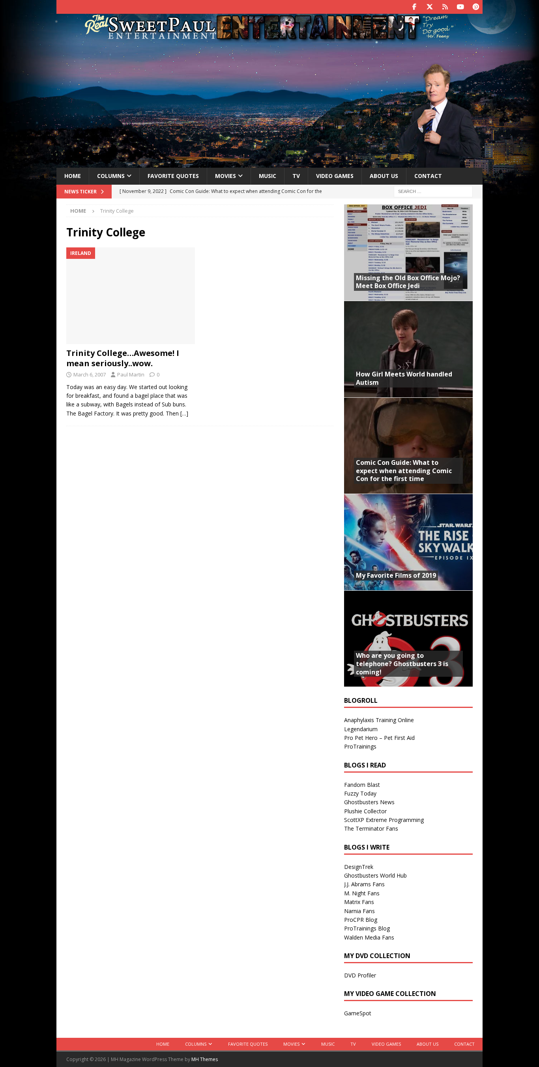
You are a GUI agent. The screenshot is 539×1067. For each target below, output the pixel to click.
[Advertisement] (269, 104)
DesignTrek (358, 866)
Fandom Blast (362, 784)
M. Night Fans (362, 893)
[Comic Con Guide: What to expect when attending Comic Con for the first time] (408, 445)
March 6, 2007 (89, 374)
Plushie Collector (365, 811)
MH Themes (204, 1059)
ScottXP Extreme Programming (384, 820)
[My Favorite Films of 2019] (408, 542)
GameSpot (357, 1013)
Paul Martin (130, 374)
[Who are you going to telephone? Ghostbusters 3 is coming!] (408, 638)
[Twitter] (429, 7)
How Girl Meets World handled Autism (404, 378)
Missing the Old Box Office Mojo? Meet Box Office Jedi (408, 281)
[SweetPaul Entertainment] (269, 38)
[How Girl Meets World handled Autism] (408, 349)
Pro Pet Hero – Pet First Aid (379, 737)
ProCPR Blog (360, 919)
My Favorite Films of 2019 (396, 575)
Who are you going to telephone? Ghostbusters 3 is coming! (402, 663)
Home (72, 176)
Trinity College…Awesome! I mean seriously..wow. (122, 358)
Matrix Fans (359, 902)
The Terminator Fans (371, 828)
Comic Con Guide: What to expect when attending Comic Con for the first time (404, 470)
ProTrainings (360, 746)
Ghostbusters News (369, 802)
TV (296, 176)
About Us (384, 176)
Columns (111, 176)
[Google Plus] (445, 7)
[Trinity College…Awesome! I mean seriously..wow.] (130, 295)
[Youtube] (460, 7)
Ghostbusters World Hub (375, 875)
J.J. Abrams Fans (364, 884)
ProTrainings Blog (367, 928)
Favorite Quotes (173, 176)
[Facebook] (414, 7)
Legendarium (361, 729)
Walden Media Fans (369, 937)
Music (267, 176)
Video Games (335, 176)
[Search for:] (433, 191)
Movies (225, 176)
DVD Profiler (360, 975)
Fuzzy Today (360, 793)
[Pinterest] (476, 7)
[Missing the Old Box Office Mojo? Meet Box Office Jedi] (408, 252)
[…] (184, 413)
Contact (428, 176)
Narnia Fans (359, 911)
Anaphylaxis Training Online (379, 720)
